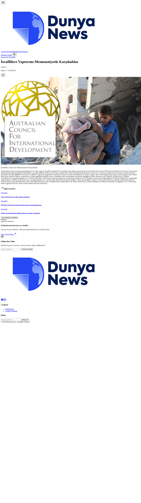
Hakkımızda (18, 52)
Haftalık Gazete (6, 55)
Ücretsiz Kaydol (27, 249)
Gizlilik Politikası (11, 311)
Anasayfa (4, 52)
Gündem (10, 52)
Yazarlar (25, 52)
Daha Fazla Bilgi (9, 234)
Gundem (12, 57)
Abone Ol (25, 320)
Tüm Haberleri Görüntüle (9, 217)
